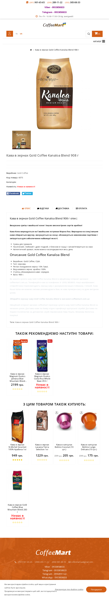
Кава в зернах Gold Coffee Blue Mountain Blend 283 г (17, 508)
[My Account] (10, 34)
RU (17, 34)
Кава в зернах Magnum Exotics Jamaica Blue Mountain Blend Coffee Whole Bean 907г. (17, 379)
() (99, 34)
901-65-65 (37, 2)
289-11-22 (54, 2)
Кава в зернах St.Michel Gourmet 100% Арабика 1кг (17, 447)
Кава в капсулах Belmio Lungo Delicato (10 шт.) (89, 447)
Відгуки (44, 208)
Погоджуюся (96, 589)
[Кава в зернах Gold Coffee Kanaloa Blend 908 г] (54, 93)
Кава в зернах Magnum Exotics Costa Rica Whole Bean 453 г (42, 377)
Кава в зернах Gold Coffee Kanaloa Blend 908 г (37, 322)
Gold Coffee (22, 173)
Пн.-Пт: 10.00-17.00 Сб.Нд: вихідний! (56, 16)
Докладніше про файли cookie (69, 589)
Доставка (63, 208)
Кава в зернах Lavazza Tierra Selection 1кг (42, 447)
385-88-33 (72, 2)
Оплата (82, 208)
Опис (27, 208)
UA (21, 34)
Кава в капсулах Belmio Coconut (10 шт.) (64, 447)
